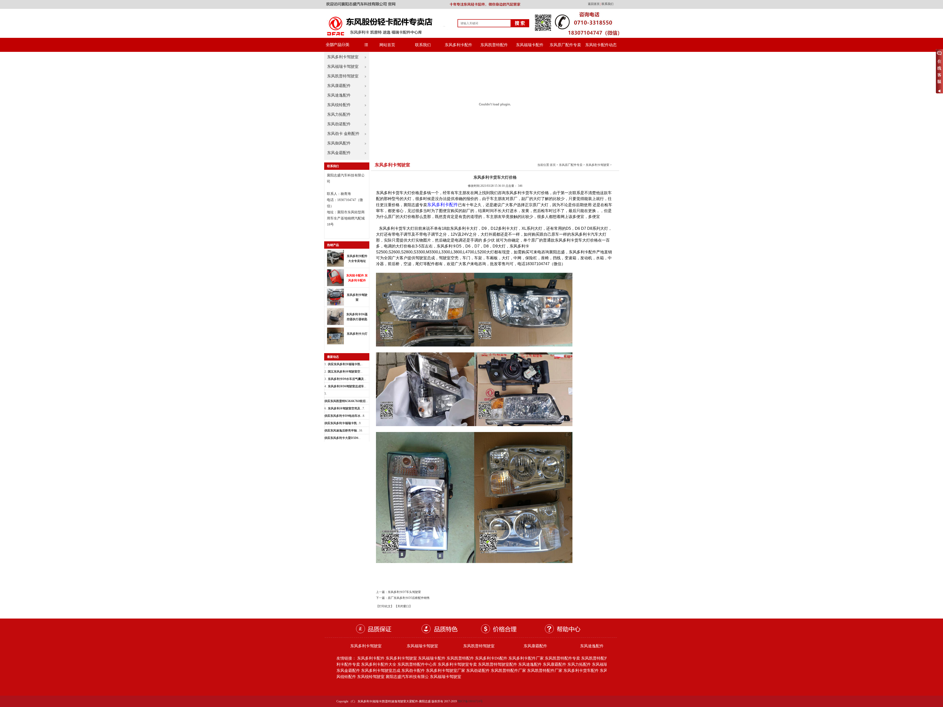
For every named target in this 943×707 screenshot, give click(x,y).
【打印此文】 (385, 606)
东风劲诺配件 (339, 124)
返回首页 (594, 4)
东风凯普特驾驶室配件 (497, 664)
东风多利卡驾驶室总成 (380, 670)
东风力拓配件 (339, 114)
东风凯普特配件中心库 (417, 664)
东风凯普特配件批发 (598, 658)
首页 (553, 165)
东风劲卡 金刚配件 (343, 133)
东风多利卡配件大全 (378, 664)
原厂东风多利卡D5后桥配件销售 (409, 598)
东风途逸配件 (339, 95)
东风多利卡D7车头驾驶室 (404, 592)
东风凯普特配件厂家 (508, 670)
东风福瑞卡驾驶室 (343, 66)
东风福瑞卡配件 (529, 45)
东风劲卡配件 (413, 670)
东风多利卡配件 (458, 45)
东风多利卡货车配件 (581, 670)
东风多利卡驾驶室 (343, 57)
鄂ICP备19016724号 (470, 701)
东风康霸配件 (339, 86)
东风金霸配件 (339, 153)
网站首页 (387, 45)
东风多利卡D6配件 (491, 658)
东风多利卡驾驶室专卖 (457, 664)
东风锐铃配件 (339, 105)
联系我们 (607, 4)
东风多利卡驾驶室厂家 (445, 670)
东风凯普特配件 (494, 45)
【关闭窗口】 (403, 606)
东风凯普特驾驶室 (343, 76)
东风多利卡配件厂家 (526, 658)
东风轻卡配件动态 (601, 45)
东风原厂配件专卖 (565, 45)
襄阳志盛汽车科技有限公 (407, 677)
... (345, 364)
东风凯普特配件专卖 (562, 658)
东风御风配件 (339, 143)
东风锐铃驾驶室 (371, 677)
